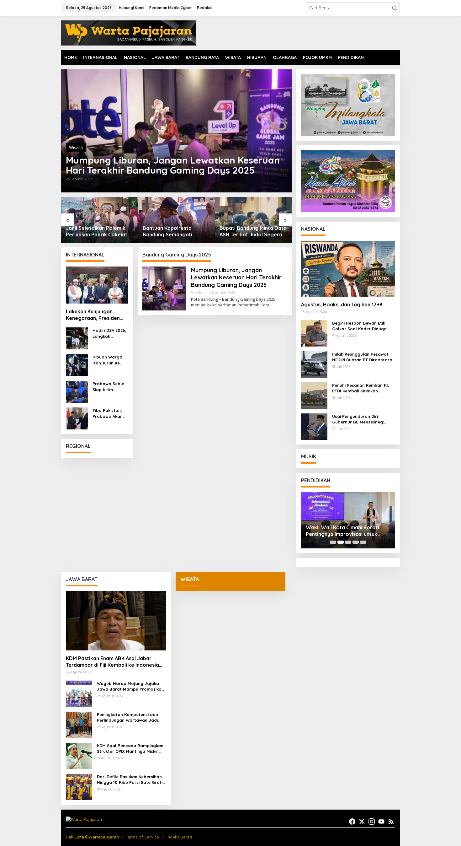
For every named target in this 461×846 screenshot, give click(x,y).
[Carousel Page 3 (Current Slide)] (348, 542)
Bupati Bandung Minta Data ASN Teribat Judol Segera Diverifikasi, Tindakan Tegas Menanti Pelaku (176, 231)
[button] (394, 8)
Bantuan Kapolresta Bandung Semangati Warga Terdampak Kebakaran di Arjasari (92, 231)
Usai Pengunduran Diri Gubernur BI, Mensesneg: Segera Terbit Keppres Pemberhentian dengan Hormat (358, 419)
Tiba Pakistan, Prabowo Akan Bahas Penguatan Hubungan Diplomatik (108, 413)
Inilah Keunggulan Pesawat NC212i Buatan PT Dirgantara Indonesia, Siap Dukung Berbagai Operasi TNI (362, 357)
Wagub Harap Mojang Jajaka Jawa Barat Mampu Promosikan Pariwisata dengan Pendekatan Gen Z (252, 231)
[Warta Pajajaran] (128, 32)
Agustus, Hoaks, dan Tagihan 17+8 (342, 304)
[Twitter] (362, 821)
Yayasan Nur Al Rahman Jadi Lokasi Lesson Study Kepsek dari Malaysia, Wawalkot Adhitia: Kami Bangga (351, 530)
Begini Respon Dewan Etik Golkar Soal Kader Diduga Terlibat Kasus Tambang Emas (363, 326)
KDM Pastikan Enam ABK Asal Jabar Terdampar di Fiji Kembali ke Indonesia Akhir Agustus (112, 661)
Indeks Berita (179, 836)
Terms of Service (142, 836)
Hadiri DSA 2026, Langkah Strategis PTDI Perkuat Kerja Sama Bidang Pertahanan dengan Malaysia (109, 333)
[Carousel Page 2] (340, 542)
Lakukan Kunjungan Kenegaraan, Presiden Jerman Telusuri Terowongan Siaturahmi (95, 314)
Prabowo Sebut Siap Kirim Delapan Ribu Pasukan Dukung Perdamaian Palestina (110, 386)
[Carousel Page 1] (333, 542)
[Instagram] (372, 821)
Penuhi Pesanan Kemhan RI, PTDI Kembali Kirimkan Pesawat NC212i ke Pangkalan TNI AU (363, 388)
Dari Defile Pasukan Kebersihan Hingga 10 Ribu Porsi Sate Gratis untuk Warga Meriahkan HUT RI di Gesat (131, 779)
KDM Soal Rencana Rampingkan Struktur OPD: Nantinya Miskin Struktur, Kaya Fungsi (130, 748)
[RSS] (391, 821)
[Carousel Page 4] (355, 542)
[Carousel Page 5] (363, 542)
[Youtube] (381, 821)
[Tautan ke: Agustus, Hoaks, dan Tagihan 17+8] (348, 269)
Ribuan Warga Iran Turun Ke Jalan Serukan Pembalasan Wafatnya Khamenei (108, 359)
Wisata (76, 147)
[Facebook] (352, 821)
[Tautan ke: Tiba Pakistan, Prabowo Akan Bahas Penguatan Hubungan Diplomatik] (77, 418)
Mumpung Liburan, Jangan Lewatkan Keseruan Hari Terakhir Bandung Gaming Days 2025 (173, 165)
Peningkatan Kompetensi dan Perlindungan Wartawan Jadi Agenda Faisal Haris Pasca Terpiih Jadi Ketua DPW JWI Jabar (127, 717)
